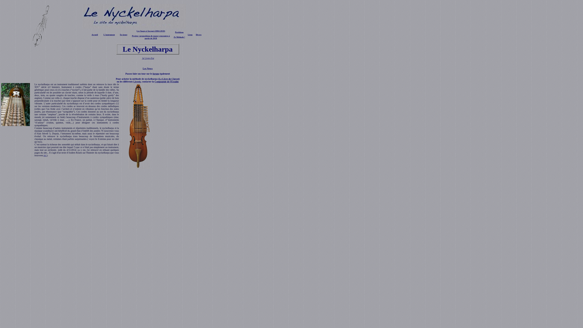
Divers (198, 35)
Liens (190, 35)
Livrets (137, 81)
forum (156, 73)
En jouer (123, 35)
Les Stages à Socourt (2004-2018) (151, 31)
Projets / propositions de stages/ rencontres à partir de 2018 (151, 37)
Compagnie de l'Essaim (167, 81)
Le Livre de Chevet (169, 79)
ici (45, 155)
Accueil (95, 35)
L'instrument (109, 35)
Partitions (179, 32)
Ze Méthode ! (179, 37)
